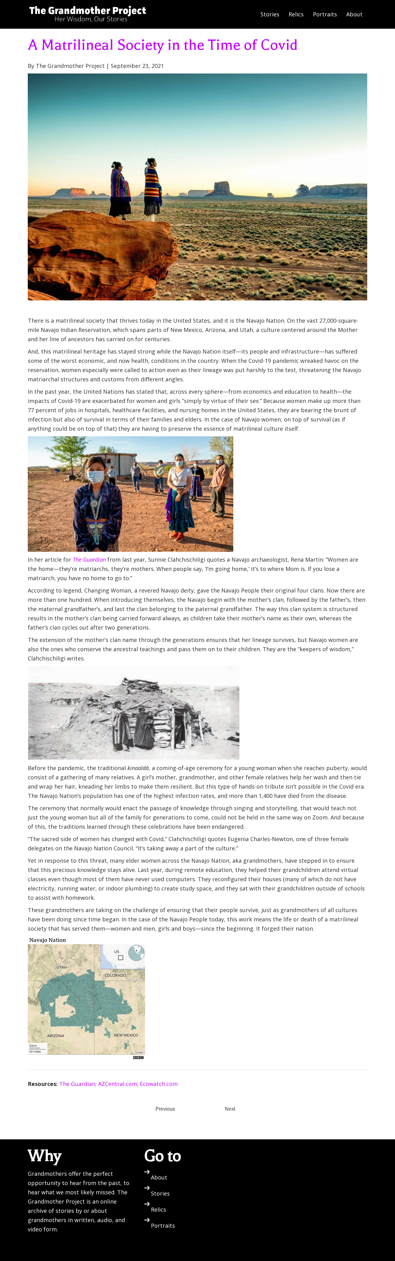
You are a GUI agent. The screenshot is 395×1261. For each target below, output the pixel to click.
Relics (296, 14)
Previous (165, 1109)
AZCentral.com (117, 1083)
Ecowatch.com (159, 1083)
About (354, 14)
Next (230, 1109)
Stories (269, 14)
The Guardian (77, 1083)
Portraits (325, 14)
